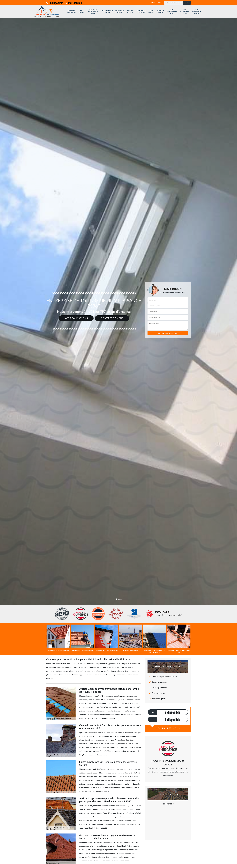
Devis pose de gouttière (141, 12)
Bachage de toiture (160, 12)
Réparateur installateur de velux (93, 12)
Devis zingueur (151, 12)
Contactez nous (112, 318)
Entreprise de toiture (119, 12)
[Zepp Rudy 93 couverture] (46, 11)
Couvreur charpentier (71, 12)
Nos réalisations (76, 318)
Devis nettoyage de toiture (184, 12)
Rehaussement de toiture (107, 12)
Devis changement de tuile (172, 12)
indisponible (56, 2)
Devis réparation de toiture (196, 12)
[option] (118, 345)
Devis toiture (81, 12)
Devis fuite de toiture (130, 12)
